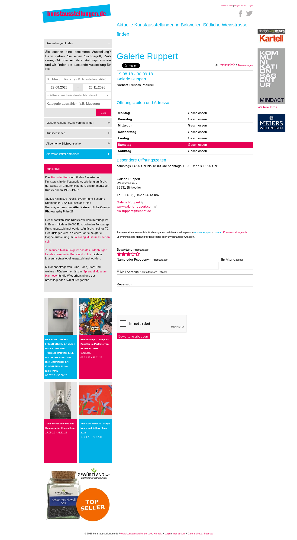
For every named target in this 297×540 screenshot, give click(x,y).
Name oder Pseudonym (142, 259)
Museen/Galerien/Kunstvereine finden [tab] (70, 122)
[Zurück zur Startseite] (76, 22)
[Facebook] (240, 13)
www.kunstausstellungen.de (136, 533)
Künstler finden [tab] (55, 133)
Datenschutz (194, 533)
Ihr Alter (232, 259)
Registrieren (240, 5)
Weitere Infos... (269, 107)
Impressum (179, 533)
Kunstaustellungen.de (235, 232)
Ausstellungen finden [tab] (59, 43)
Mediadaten (226, 5)
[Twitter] (249, 13)
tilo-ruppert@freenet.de (134, 211)
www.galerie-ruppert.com (135, 206)
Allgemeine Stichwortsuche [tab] (63, 143)
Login (250, 5)
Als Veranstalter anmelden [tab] (63, 154)
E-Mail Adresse (142, 272)
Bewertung (132, 249)
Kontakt (158, 533)
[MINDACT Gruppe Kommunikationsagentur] (271, 103)
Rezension (124, 284)
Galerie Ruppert (128, 202)
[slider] (128, 254)
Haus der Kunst (61, 177)
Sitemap (208, 533)
